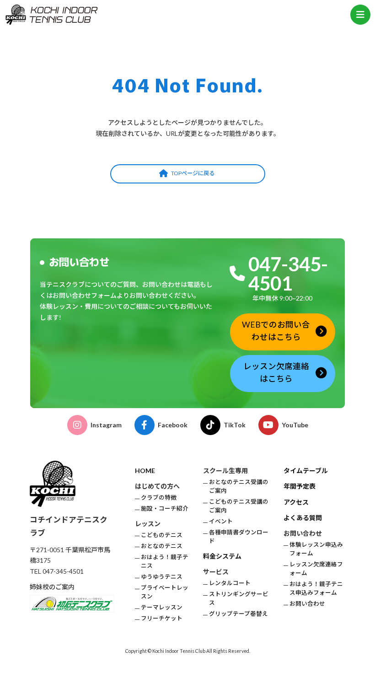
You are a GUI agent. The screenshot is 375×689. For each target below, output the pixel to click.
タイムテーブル (306, 470)
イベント (221, 521)
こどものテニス (161, 535)
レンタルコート (230, 583)
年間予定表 (300, 486)
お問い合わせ (307, 603)
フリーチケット (161, 618)
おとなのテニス (161, 546)
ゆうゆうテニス (161, 576)
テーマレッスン (161, 607)
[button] (187, 173)
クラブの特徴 (159, 497)
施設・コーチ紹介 (164, 508)
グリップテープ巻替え (238, 613)
